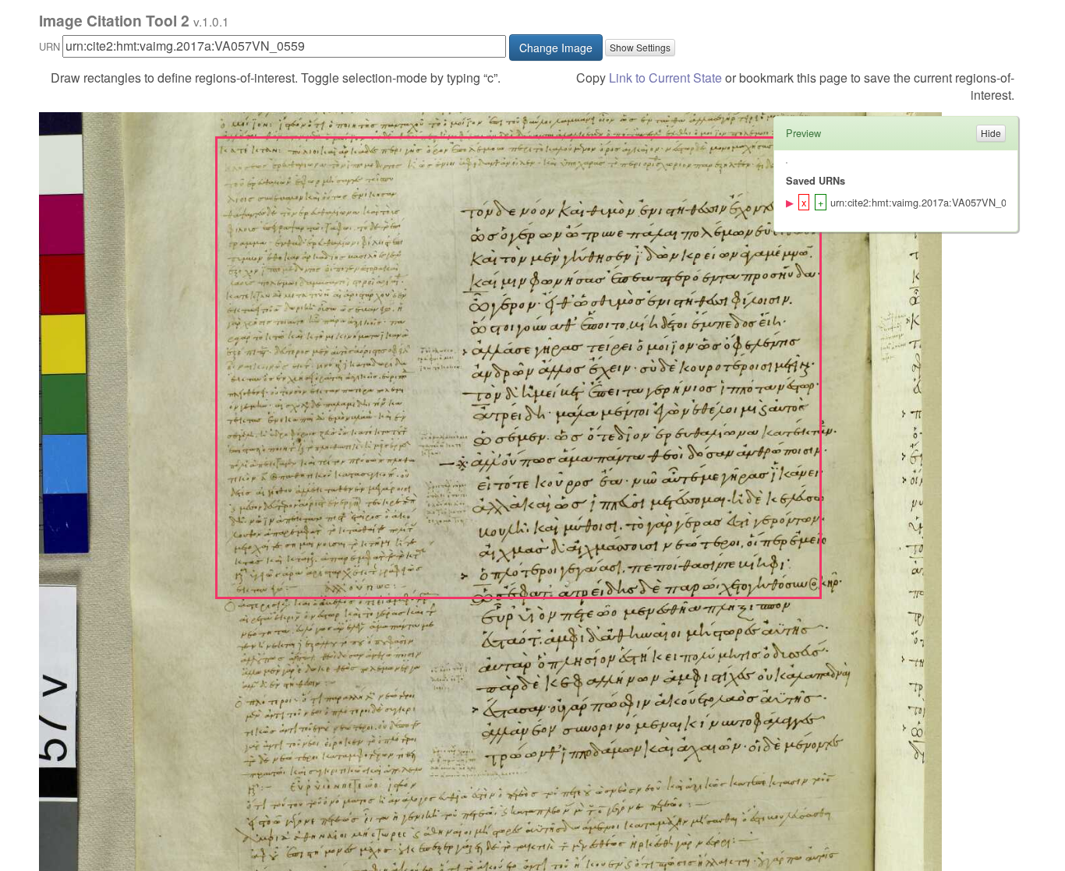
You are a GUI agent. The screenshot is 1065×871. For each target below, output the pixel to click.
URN (49, 46)
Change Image (556, 47)
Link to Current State (665, 77)
